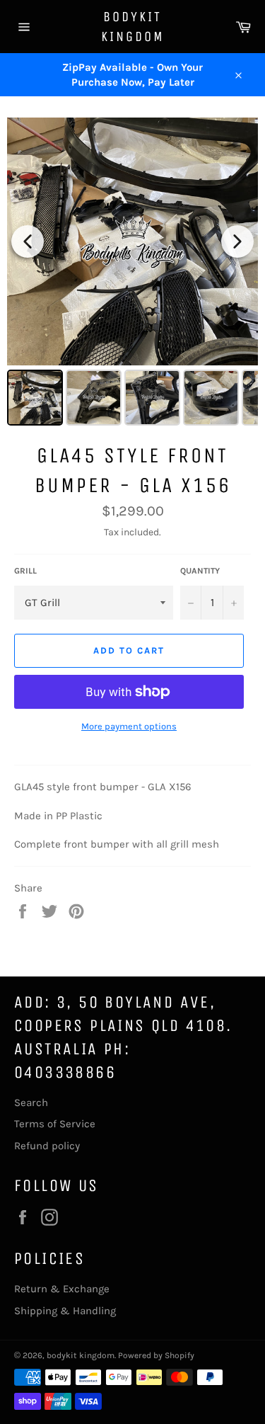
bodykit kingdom (133, 26)
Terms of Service (54, 1123)
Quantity (200, 571)
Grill (25, 571)
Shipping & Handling (65, 1310)
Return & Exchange (62, 1288)
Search (31, 1102)
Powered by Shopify (156, 1355)
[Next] (237, 241)
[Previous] (27, 241)
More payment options (129, 726)
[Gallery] (132, 274)
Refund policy (47, 1145)
